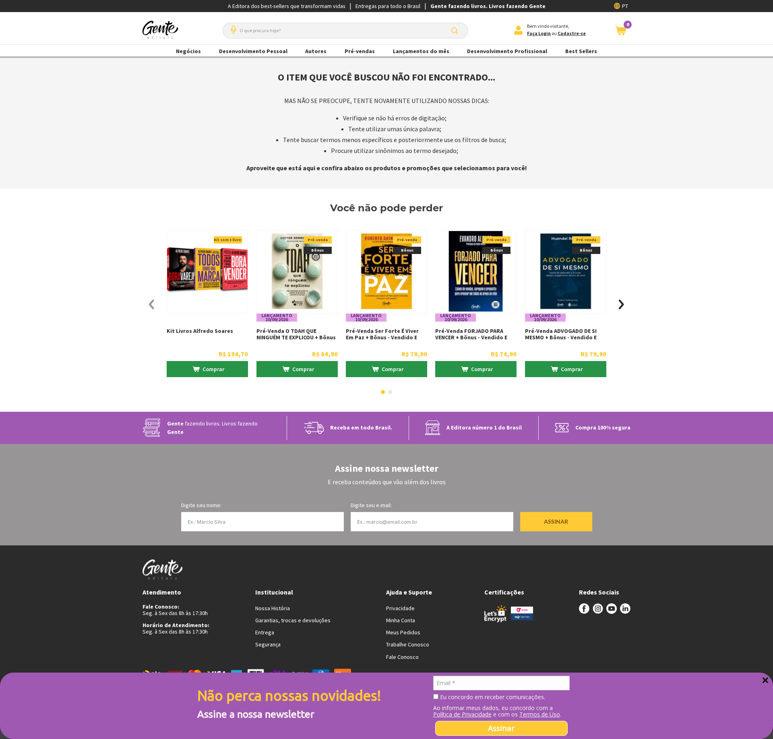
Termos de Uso (539, 714)
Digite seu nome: (201, 505)
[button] (232, 26)
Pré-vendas (360, 51)
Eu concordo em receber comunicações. (491, 697)
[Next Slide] (621, 304)
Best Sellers (581, 51)
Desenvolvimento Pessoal (253, 51)
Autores (316, 51)
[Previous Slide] (151, 304)
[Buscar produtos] (456, 30)
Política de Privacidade (462, 714)
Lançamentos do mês (421, 51)
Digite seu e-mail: (371, 505)
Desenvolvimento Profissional (507, 51)
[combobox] (345, 31)
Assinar (501, 728)
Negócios (188, 51)
